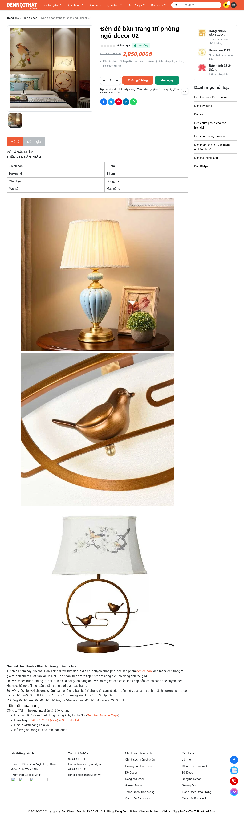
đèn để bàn (144, 671)
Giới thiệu (188, 753)
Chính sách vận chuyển (140, 759)
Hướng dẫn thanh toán (139, 766)
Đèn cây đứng (203, 105)
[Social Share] (103, 101)
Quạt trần (113, 5)
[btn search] (176, 5)
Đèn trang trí (50, 5)
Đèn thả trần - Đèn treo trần (211, 97)
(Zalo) (44, 720)
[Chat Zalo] (234, 770)
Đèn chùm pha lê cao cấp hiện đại (210, 125)
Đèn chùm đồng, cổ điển (209, 136)
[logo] (22, 5)
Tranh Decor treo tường (139, 792)
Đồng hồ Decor (134, 779)
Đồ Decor (157, 5)
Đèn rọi (198, 114)
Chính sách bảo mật (194, 766)
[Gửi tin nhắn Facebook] (234, 792)
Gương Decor (134, 785)
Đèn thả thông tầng (206, 157)
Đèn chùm (73, 5)
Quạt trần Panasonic (138, 798)
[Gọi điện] (234, 781)
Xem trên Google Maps (102, 715)
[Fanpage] (234, 760)
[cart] (226, 5)
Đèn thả (93, 5)
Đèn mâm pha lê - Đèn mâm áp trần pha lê (212, 147)
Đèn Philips (135, 5)
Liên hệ (186, 759)
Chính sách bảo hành (138, 753)
